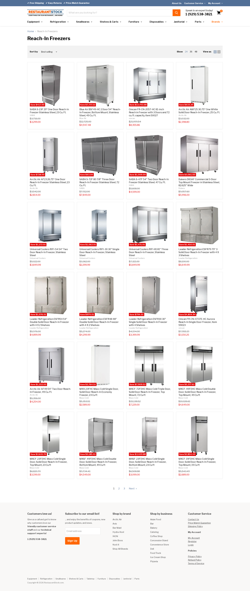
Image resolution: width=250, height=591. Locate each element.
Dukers (182, 188)
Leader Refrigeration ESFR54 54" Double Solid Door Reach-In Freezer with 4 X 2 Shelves (49, 322)
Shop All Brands (120, 549)
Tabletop (90, 579)
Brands (216, 21)
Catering (154, 532)
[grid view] (215, 51)
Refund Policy (194, 560)
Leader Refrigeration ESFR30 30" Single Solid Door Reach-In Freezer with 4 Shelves (148, 322)
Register (192, 541)
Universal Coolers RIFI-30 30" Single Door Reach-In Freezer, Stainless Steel (99, 252)
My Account (214, 3)
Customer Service (194, 3)
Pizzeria (154, 561)
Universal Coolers (38, 258)
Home (30, 31)
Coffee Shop (156, 536)
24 (186, 51)
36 (191, 51)
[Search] (176, 12)
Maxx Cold (84, 398)
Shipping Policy (195, 526)
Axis (115, 523)
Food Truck (155, 553)
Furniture (134, 21)
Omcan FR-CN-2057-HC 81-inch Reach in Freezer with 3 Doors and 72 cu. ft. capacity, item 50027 (149, 112)
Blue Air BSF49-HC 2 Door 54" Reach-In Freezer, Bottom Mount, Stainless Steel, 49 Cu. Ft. (100, 112)
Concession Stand (159, 540)
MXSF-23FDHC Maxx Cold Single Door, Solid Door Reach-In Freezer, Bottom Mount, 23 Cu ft (147, 462)
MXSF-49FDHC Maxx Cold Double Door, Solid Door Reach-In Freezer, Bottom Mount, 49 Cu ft (98, 462)
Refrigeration (58, 21)
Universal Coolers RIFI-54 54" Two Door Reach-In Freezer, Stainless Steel (49, 252)
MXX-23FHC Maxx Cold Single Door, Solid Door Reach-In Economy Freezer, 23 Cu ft (98, 392)
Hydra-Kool (118, 532)
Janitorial (179, 21)
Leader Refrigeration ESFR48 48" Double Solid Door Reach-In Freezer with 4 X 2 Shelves (99, 322)
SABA (32, 115)
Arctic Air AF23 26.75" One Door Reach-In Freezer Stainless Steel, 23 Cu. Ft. (50, 182)
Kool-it (116, 544)
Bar (152, 523)
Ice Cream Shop (158, 557)
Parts (198, 21)
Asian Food (155, 519)
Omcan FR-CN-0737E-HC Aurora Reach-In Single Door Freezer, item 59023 (198, 322)
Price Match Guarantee (199, 523)
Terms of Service (196, 563)
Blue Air (82, 118)
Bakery (153, 528)
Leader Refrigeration (188, 258)
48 (196, 51)
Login (191, 545)
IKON (115, 536)
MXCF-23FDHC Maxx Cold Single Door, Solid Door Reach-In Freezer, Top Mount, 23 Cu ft (48, 462)
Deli (152, 549)
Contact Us (193, 519)
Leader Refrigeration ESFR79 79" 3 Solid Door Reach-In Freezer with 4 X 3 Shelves (199, 252)
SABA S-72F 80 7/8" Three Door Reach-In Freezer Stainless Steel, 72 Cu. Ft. (99, 182)
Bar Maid (117, 528)
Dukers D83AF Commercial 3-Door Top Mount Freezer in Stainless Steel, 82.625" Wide (199, 182)
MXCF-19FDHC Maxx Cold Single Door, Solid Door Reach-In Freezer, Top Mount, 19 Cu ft (197, 462)
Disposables (157, 21)
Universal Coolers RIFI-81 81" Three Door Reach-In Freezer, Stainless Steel (148, 252)
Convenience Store (159, 544)
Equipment (33, 21)
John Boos (118, 540)
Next (132, 488)
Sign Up (72, 540)
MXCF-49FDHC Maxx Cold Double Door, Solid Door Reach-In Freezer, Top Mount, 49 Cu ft (197, 392)
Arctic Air (183, 115)
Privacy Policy (195, 556)
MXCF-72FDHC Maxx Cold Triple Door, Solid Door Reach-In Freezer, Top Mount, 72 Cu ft (150, 392)
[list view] (218, 51)
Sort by (34, 52)
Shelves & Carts (109, 21)
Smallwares (82, 21)
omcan (132, 118)
